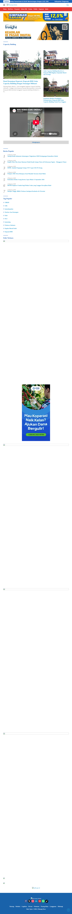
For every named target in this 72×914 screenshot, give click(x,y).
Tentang (11, 906)
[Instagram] (32, 901)
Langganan (53, 906)
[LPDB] (36, 412)
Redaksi (18, 906)
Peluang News (42, 909)
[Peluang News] (11, 5)
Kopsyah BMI (9, 231)
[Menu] (4, 5)
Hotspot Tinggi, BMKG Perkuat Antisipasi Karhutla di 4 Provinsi (26, 191)
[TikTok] (46, 901)
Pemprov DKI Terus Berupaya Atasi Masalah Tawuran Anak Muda (27, 173)
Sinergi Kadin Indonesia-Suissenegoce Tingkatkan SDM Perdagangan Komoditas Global (33, 156)
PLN (6, 218)
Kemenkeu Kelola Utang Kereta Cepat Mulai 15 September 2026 (26, 179)
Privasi (30, 906)
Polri (6, 215)
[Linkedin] (36, 901)
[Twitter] (29, 901)
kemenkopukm (9, 209)
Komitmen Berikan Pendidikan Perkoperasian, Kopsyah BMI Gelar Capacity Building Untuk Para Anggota (55, 100)
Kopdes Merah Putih (11, 228)
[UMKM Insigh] (36, 31)
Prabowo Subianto (10, 225)
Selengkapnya (36, 142)
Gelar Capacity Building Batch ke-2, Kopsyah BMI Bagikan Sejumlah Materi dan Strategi (55, 72)
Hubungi (60, 906)
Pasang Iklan (44, 906)
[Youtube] (39, 901)
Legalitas (24, 906)
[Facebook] (25, 901)
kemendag (7, 222)
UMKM (7, 202)
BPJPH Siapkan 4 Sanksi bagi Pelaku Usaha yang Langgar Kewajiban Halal (29, 185)
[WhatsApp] (43, 901)
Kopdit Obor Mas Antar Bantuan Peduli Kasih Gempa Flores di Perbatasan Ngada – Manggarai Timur (37, 162)
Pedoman (36, 906)
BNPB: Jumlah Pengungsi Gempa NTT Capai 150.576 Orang (25, 168)
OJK (6, 206)
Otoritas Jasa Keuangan (11, 212)
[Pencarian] (68, 5)
